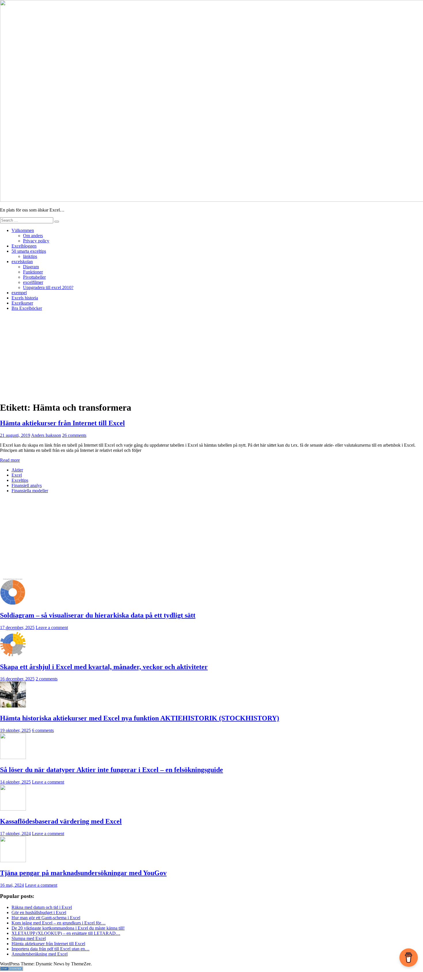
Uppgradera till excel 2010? (48, 287)
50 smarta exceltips (29, 251)
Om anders (33, 235)
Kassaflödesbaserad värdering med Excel (61, 821)
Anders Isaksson (46, 435)
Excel (17, 475)
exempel (19, 292)
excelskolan (22, 261)
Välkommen (23, 230)
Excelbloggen (24, 246)
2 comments (47, 678)
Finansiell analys (27, 485)
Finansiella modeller (30, 490)
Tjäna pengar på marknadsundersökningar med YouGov (83, 873)
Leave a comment (52, 627)
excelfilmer (33, 282)
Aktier (17, 469)
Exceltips (20, 480)
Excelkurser (22, 303)
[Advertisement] (211, 356)
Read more (10, 460)
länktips (30, 256)
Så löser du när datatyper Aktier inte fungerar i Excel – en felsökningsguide (111, 769)
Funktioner (33, 271)
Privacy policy (36, 240)
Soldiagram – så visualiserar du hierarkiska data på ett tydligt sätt (97, 615)
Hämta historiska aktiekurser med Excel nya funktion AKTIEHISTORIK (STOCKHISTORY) (139, 718)
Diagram (31, 266)
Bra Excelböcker (27, 308)
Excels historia (25, 297)
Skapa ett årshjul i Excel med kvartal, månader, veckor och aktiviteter (104, 667)
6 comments (43, 730)
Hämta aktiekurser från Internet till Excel (62, 423)
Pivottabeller (34, 277)
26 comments (74, 435)
